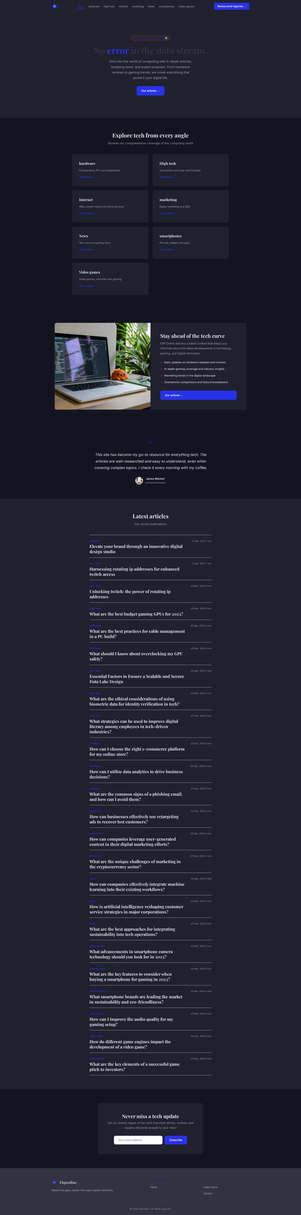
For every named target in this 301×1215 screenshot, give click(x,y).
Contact (208, 1193)
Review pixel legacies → (231, 6)
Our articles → (150, 90)
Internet (123, 6)
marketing (138, 6)
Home (80, 6)
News (151, 6)
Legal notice (210, 1187)
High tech (109, 6)
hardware (93, 6)
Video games (186, 6)
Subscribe (175, 1140)
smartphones (167, 6)
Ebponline (68, 1182)
